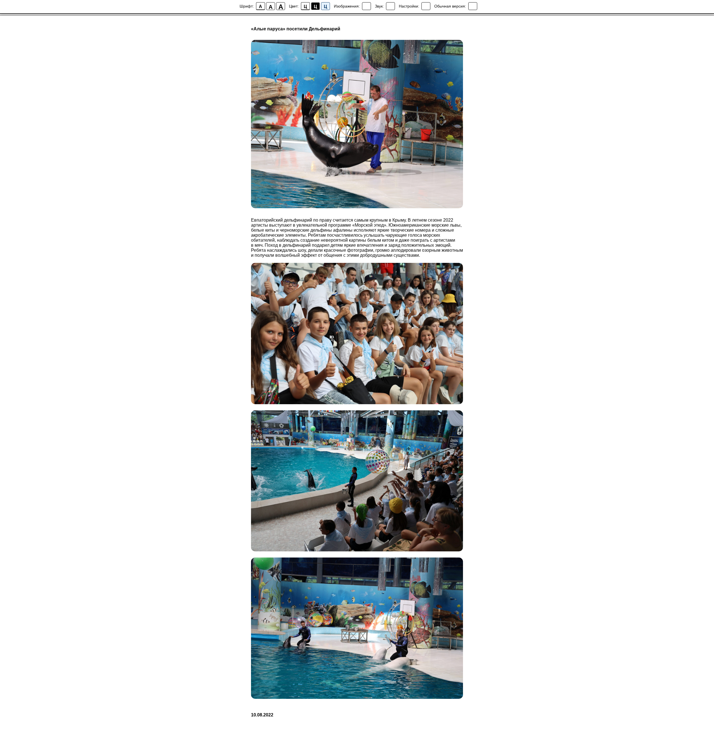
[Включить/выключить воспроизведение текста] (390, 6)
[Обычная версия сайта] (472, 6)
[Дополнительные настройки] (425, 6)
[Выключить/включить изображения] (366, 6)
